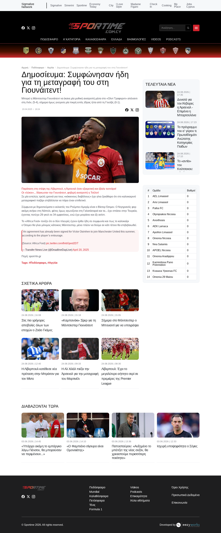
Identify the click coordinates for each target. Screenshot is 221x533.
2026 (38, 524)
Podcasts (136, 491)
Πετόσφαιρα (97, 500)
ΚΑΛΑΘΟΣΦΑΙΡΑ (96, 39)
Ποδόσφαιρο (37, 67)
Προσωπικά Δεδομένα (185, 495)
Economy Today (94, 5)
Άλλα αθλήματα (140, 500)
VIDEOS (156, 39)
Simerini (69, 5)
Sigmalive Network (28, 5)
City (111, 5)
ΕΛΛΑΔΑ (116, 39)
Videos (134, 487)
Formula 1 (95, 509)
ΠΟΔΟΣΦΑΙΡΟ (49, 39)
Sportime (82, 5)
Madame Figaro (136, 5)
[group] (26, 50)
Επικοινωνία (179, 502)
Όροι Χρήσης (180, 487)
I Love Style (119, 5)
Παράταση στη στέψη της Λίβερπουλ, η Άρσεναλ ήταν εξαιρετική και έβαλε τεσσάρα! (69, 188)
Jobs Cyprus (190, 5)
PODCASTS (173, 39)
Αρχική (25, 67)
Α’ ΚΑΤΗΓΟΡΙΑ (71, 39)
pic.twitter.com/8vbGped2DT (62, 243)
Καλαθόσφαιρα (98, 496)
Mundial (94, 491)
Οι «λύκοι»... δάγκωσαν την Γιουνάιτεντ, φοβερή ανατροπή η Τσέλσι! (60, 192)
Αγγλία (50, 67)
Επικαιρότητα (138, 496)
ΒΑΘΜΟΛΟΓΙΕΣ (136, 39)
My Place (177, 5)
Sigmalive (56, 5)
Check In (153, 5)
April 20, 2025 (81, 249)
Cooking (166, 5)
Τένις (92, 505)
